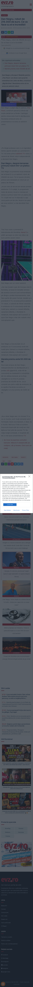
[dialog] (16, 493)
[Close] (29, 476)
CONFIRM (10, 504)
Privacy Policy (25, 510)
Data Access (16, 510)
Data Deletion (7, 510)
